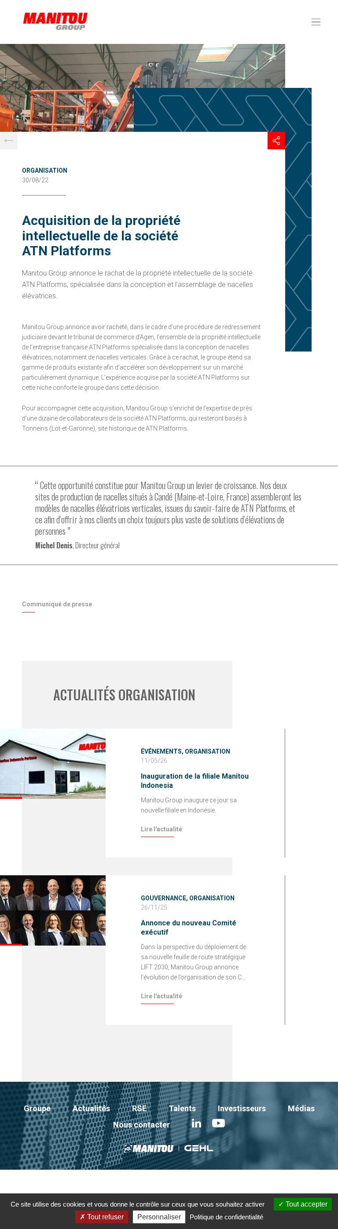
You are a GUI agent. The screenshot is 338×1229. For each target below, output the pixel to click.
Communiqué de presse (57, 604)
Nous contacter (141, 1124)
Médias (301, 1108)
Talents (182, 1108)
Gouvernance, (164, 898)
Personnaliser (159, 1217)
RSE (139, 1108)
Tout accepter (305, 1204)
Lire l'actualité (161, 829)
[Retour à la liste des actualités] (9, 140)
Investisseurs (242, 1108)
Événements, (162, 751)
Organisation (44, 170)
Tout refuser (104, 1217)
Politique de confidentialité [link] (226, 1217)
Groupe (37, 1108)
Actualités (91, 1108)
